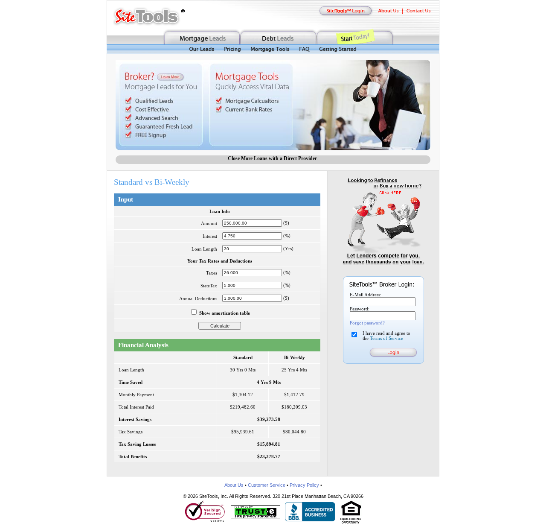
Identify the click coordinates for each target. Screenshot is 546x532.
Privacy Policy (304, 485)
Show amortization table (224, 313)
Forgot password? (367, 322)
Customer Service (266, 485)
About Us (234, 485)
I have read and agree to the (386, 335)
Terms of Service (386, 338)
